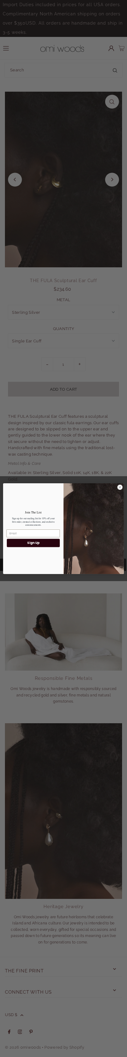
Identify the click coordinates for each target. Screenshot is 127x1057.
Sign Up (33, 542)
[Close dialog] (120, 487)
